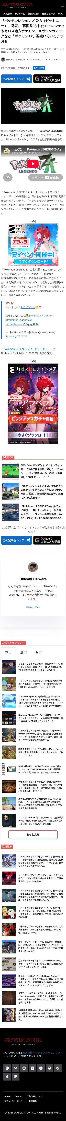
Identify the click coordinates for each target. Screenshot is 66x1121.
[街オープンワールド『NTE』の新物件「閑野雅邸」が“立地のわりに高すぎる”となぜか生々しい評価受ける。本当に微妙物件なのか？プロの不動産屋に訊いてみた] (9, 946)
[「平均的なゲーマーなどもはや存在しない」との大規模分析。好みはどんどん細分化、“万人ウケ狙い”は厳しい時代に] (9, 929)
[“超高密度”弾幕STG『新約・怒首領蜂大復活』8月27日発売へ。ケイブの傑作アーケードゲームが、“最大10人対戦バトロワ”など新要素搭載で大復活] (9, 1015)
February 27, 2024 (16, 336)
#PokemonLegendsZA (19, 320)
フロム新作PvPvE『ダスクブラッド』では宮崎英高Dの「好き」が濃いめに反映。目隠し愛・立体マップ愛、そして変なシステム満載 (40, 820)
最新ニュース (48, 13)
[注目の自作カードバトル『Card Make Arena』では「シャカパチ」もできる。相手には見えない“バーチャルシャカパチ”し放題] (9, 964)
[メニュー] (62, 5)
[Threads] (41, 1068)
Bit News (39, 68)
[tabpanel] (33, 748)
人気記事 (7, 13)
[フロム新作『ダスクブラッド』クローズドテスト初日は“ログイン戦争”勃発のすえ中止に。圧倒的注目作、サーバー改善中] (9, 878)
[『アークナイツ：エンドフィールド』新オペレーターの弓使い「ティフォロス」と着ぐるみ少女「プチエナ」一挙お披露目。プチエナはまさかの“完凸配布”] (9, 912)
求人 (60, 13)
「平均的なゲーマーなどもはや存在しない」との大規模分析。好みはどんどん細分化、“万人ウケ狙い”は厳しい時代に (40, 929)
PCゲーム (20, 13)
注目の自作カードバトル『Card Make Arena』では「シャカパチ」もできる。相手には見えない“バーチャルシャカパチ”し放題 (40, 963)
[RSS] (15, 1077)
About (7, 1096)
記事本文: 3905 (33, 607)
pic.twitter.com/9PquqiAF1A (22, 324)
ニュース (55, 59)
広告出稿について (35, 1096)
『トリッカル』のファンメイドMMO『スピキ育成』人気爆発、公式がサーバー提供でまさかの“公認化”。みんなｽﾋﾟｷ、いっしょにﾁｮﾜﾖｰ (40, 684)
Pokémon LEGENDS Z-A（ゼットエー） (27, 349)
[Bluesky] (15, 1068)
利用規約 (33, 1101)
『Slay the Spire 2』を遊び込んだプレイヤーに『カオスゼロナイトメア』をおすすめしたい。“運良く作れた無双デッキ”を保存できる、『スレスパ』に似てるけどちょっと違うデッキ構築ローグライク (40, 702)
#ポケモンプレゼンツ (41, 315)
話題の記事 (33, 13)
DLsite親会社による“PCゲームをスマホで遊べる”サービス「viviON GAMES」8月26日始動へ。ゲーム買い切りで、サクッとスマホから (39, 769)
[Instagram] (24, 1068)
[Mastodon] (49, 1068)
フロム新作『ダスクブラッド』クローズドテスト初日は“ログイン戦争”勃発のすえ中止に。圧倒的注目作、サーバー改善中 (40, 878)
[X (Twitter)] (32, 1068)
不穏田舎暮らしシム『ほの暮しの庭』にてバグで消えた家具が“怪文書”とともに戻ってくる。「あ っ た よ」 (41, 752)
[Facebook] (58, 1068)
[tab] (8, 652)
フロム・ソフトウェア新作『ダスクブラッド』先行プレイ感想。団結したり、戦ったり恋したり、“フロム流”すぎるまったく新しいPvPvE (40, 667)
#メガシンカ (28, 307)
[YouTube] (7, 1068)
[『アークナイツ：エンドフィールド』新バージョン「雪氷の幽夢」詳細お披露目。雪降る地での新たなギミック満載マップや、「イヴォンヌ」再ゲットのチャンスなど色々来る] (9, 861)
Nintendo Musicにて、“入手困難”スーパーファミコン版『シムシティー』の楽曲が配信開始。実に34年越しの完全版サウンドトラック (40, 718)
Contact (19, 1096)
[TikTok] (7, 1077)
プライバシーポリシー (14, 1101)
